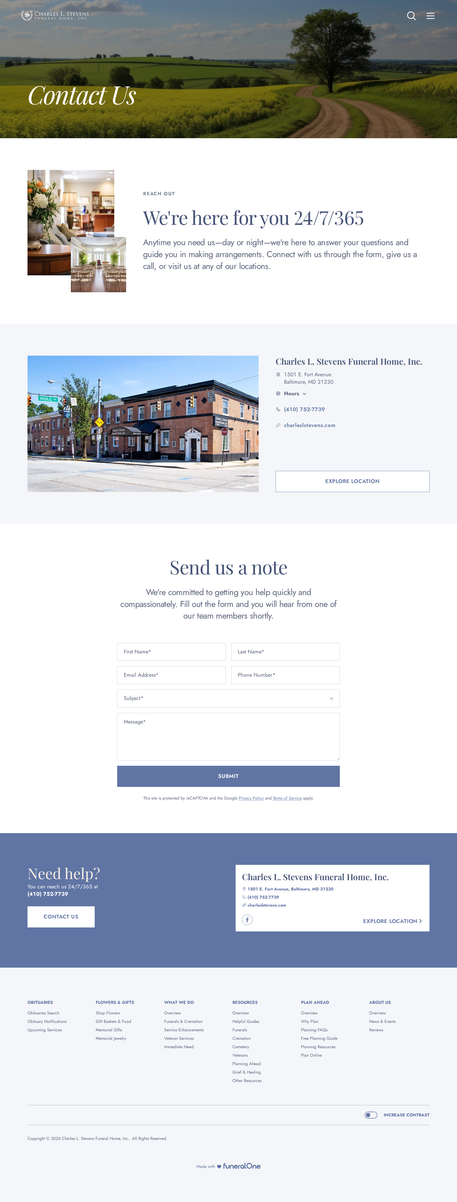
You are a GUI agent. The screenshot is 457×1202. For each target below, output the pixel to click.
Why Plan (309, 1021)
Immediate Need (179, 1047)
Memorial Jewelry (111, 1038)
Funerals (239, 1030)
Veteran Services (179, 1038)
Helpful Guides (245, 1021)
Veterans (240, 1055)
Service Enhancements (184, 1030)
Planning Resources (318, 1047)
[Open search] (411, 16)
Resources (245, 1002)
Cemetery (240, 1047)
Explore (390, 921)
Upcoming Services (45, 1030)
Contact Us (61, 917)
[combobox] (228, 698)
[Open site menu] (430, 16)
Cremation (241, 1038)
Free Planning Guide (319, 1038)
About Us (380, 1002)
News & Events (382, 1021)
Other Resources (247, 1081)
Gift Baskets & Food (113, 1021)
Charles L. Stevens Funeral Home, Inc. (315, 876)
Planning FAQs (314, 1030)
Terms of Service (287, 798)
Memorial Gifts (109, 1030)
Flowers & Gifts (115, 1002)
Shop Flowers (108, 1013)
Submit (228, 776)
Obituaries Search (43, 1013)
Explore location (352, 481)
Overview (172, 1013)
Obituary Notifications (47, 1021)
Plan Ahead (315, 1002)
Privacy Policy (251, 798)
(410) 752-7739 (48, 894)
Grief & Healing (246, 1072)
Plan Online (311, 1055)
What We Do (179, 1002)
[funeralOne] (242, 1166)
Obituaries (40, 1002)
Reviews (376, 1030)
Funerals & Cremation (183, 1021)
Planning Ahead (246, 1064)
